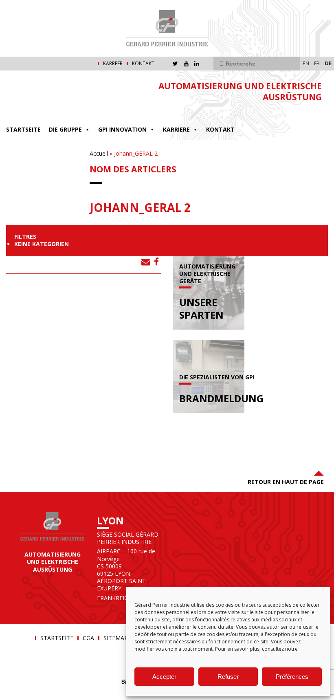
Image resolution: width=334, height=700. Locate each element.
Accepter (164, 676)
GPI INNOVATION (122, 129)
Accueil (99, 153)
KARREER (113, 63)
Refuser (228, 676)
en (306, 63)
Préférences (292, 676)
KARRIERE (176, 129)
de (328, 63)
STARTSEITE (23, 129)
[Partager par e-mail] (145, 261)
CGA (88, 638)
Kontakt (143, 63)
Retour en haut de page (286, 482)
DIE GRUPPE (65, 129)
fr (317, 63)
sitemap (115, 638)
